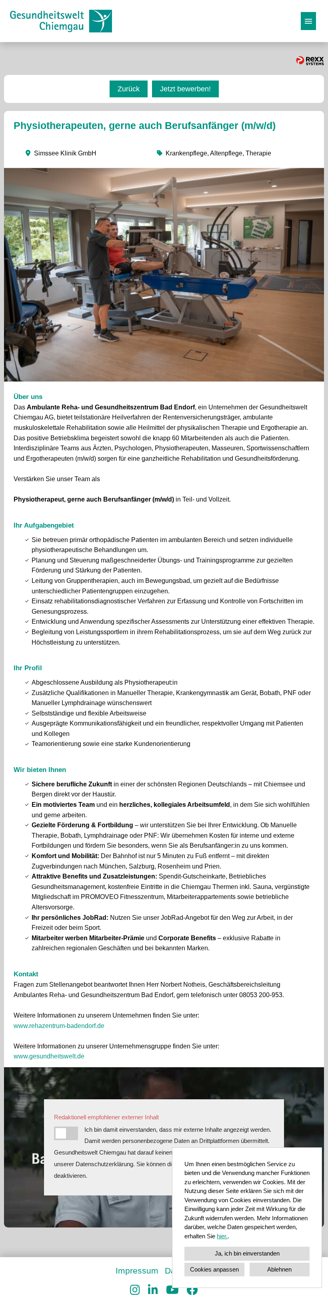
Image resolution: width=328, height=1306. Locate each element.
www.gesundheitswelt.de (49, 1056)
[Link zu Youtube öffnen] (172, 1290)
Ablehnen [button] (279, 1269)
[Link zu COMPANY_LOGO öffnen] (61, 21)
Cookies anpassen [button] (214, 1269)
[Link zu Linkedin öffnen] (153, 1290)
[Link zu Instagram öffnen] (135, 1290)
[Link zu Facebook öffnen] (192, 1290)
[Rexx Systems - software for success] (310, 61)
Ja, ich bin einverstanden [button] (247, 1253)
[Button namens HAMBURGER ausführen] (308, 21)
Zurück (129, 89)
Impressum (137, 1270)
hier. (222, 1236)
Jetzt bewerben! (185, 89)
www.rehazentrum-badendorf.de (59, 1025)
